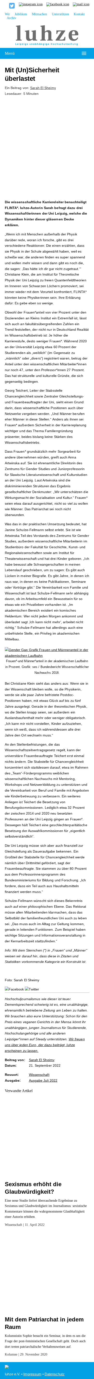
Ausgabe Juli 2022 (43, 1080)
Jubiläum (21, 14)
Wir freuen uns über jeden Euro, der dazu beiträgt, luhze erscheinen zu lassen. (45, 1045)
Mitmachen (39, 14)
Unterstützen (60, 14)
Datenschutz (55, 1374)
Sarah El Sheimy (43, 88)
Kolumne (11, 1354)
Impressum (32, 1374)
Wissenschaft (39, 1075)
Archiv (11, 18)
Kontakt (79, 14)
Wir (7, 14)
